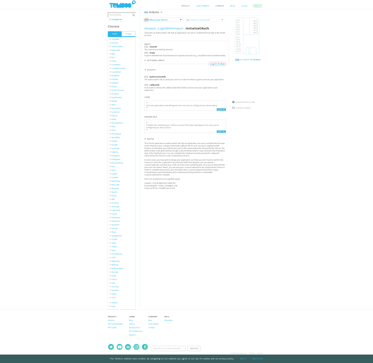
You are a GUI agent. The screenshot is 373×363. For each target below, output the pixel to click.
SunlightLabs (116, 235)
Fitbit (113, 126)
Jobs (150, 320)
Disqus (114, 86)
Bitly (113, 54)
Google (114, 145)
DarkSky (114, 79)
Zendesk (115, 290)
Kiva (113, 166)
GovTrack (115, 148)
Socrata (114, 228)
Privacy (251, 353)
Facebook (115, 112)
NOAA (114, 195)
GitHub (114, 141)
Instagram (115, 155)
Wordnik (114, 272)
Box (113, 57)
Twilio (113, 243)
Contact (151, 327)
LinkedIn (114, 177)
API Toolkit (112, 327)
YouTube (115, 286)
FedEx (113, 119)
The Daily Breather (115, 324)
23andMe (115, 39)
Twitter (114, 246)
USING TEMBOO (202, 6)
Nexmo (114, 192)
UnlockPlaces (116, 254)
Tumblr (114, 239)
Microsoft (115, 185)
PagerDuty (115, 210)
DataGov (115, 83)
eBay (113, 104)
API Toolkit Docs (135, 331)
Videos (132, 324)
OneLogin (115, 206)
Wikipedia (115, 261)
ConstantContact (118, 68)
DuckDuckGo (116, 97)
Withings (114, 265)
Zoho (113, 297)
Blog (232, 6)
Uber (113, 250)
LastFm (114, 174)
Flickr (113, 130)
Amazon (114, 43)
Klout (113, 170)
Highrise (114, 152)
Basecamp (115, 50)
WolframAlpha (117, 268)
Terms (259, 353)
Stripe (113, 232)
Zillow (113, 294)
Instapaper (115, 159)
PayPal (114, 214)
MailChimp (115, 181)
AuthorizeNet (116, 46)
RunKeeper (115, 217)
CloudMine (115, 64)
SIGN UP (257, 6)
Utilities (114, 302)
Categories (117, 19)
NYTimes (115, 203)
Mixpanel (115, 188)
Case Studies (153, 324)
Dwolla (114, 101)
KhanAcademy (117, 163)
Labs (113, 306)
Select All (221, 109)
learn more (257, 358)
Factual (114, 115)
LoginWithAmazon (170, 28)
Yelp (113, 283)
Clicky (113, 61)
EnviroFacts (116, 108)
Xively (113, 276)
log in (244, 6)
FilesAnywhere (117, 123)
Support (132, 335)
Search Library (115, 15)
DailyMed (115, 75)
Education (168, 320)
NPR (113, 199)
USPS (113, 257)
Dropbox (115, 94)
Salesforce (115, 221)
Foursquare (116, 134)
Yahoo (114, 279)
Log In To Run (217, 63)
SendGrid (115, 225)
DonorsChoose (117, 90)
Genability (115, 137)
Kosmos (111, 320)
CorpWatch (116, 72)
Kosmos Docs (134, 327)
